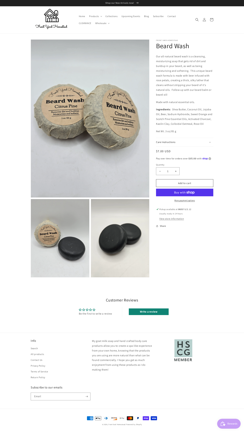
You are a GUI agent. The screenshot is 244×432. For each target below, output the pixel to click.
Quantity (160, 164)
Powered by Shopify (134, 424)
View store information (171, 218)
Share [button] (163, 225)
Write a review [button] (148, 311)
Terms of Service (39, 371)
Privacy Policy (38, 365)
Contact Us (36, 359)
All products (37, 354)
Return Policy (38, 377)
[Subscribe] (86, 396)
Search (34, 348)
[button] (95, 16)
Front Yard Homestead (117, 424)
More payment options (184, 200)
